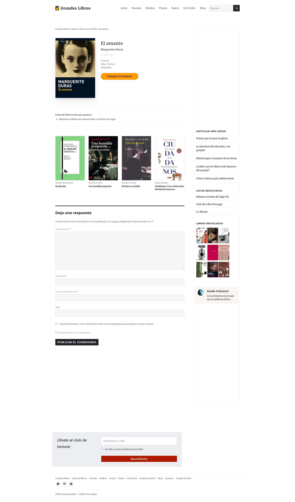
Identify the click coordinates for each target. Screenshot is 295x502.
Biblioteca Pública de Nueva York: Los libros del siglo (87, 119)
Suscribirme (139, 458)
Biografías (106, 67)
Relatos (150, 8)
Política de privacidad (65, 494)
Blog (203, 8)
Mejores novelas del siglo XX (212, 196)
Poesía (163, 8)
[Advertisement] (217, 77)
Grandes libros (62, 478)
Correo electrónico (66, 291)
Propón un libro (183, 478)
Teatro (175, 8)
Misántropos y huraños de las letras (216, 158)
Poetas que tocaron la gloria (212, 138)
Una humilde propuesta (99, 186)
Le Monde (201, 211)
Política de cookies (88, 494)
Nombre (61, 276)
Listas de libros (79, 478)
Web (57, 307)
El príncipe (60, 186)
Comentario (63, 229)
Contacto (169, 478)
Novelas (136, 8)
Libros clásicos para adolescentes (215, 178)
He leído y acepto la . (124, 449)
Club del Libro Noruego (209, 204)
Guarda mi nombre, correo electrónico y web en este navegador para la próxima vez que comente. (106, 324)
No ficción (189, 8)
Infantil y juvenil (147, 478)
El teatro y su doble (131, 186)
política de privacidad (133, 449)
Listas (123, 8)
